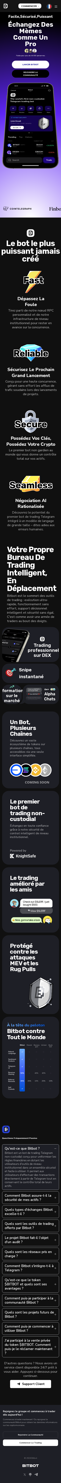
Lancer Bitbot (30, 64)
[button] (30, 771)
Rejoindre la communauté (30, 74)
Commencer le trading (30, 1442)
